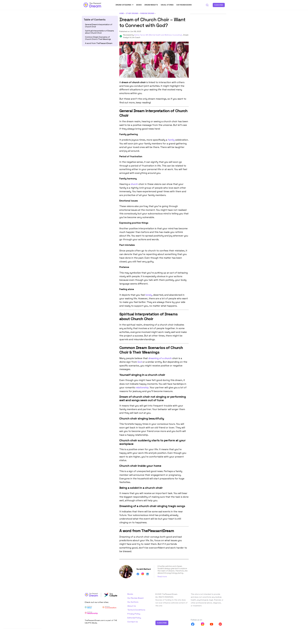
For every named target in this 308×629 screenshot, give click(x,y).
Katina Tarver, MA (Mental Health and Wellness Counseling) (158, 35)
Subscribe (218, 5)
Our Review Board (184, 5)
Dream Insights (151, 5)
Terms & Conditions (136, 610)
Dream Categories (123, 5)
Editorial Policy (134, 617)
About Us (131, 606)
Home (121, 13)
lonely (149, 294)
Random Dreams (147, 13)
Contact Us (132, 621)
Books (139, 5)
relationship (142, 387)
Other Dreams (132, 13)
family (171, 139)
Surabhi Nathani (143, 569)
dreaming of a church (160, 358)
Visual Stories (167, 5)
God (140, 361)
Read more (162, 576)
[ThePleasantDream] (92, 4)
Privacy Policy (133, 614)
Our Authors (132, 602)
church (134, 184)
